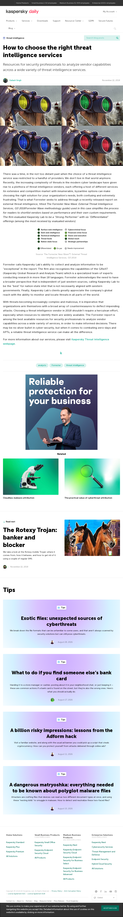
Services (26, 21)
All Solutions (12, 856)
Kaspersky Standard (15, 842)
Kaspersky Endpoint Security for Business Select (73, 860)
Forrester (56, 365)
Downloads (42, 21)
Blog (11, 28)
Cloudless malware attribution (18, 498)
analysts (42, 365)
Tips (62, 607)
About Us (20, 901)
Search (117, 38)
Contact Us (10, 901)
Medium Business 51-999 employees (74, 3)
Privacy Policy (57, 891)
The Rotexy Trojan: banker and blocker (30, 537)
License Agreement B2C (17, 894)
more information (46, 912)
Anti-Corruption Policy (72, 891)
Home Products (22, 3)
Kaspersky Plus (13, 847)
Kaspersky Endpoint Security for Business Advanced (73, 871)
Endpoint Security (100, 859)
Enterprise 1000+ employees (103, 3)
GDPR (91, 21)
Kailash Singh (15, 80)
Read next (10, 522)
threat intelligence (15, 38)
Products (10, 21)
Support (56, 21)
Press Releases (59, 901)
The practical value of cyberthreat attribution (88, 498)
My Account (108, 11)
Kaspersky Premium (15, 851)
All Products (40, 858)
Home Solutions (14, 835)
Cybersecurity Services (102, 847)
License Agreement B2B (36, 894)
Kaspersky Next (70, 845)
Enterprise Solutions (102, 835)
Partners (29, 901)
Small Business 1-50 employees (44, 3)
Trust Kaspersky (72, 901)
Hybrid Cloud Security (102, 864)
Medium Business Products (72, 836)
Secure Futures (106, 21)
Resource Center (73, 21)
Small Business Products (47, 835)
